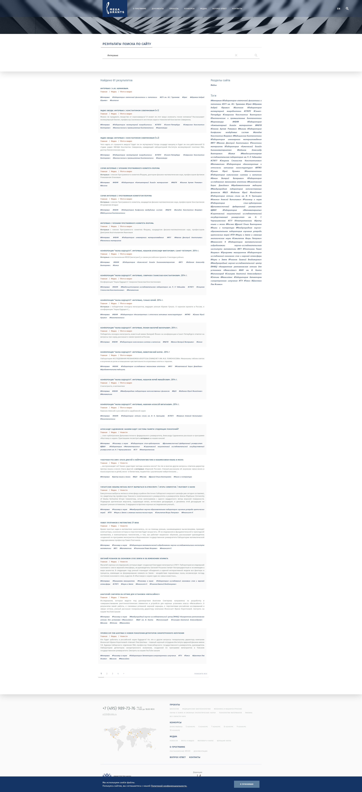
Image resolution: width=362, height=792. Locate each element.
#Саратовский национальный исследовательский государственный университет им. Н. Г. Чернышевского (236, 217)
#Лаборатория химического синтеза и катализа (140, 342)
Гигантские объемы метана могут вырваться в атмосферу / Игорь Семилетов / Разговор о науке (147, 486)
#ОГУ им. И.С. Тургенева (169, 97)
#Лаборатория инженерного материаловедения (143, 237)
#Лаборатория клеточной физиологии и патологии (134, 97)
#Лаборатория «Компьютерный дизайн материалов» (145, 182)
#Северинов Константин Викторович (242, 114)
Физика (248, 712)
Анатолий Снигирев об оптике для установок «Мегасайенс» (130, 594)
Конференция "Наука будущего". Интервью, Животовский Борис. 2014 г (135, 352)
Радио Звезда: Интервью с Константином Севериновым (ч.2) (129, 137)
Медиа (203, 8)
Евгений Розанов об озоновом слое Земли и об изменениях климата (134, 558)
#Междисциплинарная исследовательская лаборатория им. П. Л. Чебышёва (153, 287)
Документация (200, 751)
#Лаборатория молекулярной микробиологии (132, 124)
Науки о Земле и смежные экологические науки (193, 712)
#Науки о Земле (127, 584)
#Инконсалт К (187, 512)
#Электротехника (147, 449)
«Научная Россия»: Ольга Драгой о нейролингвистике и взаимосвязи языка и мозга (141, 459)
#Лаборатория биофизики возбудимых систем (142, 210)
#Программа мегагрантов (124, 581)
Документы (158, 8)
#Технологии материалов (110, 240)
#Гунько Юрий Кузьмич (225, 171)
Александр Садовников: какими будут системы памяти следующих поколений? (139, 429)
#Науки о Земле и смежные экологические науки (133, 512)
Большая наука (224, 740)
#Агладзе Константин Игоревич (188, 210)
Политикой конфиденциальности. (169, 785)
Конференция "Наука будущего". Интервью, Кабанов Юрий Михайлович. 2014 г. (138, 379)
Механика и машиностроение (228, 708)
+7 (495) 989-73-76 (119, 708)
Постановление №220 (180, 751)
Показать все (200, 673)
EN (338, 8)
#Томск (187, 655)
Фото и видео (126, 92)
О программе (139, 8)
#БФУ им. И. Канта (144, 620)
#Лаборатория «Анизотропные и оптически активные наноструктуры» (151, 314)
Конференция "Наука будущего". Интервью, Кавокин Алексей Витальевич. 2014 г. (139, 404)
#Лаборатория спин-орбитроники (145, 443)
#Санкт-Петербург (172, 124)
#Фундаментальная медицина (112, 369)
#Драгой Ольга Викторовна (160, 477)
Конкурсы (189, 8)
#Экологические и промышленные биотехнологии (133, 128)
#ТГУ (180, 655)
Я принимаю (246, 784)
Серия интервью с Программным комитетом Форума (126, 195)
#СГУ (135, 449)
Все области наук (178, 716)
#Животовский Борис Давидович (188, 366)
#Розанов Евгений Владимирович (163, 584)
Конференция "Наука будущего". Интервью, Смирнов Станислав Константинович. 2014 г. (143, 275)
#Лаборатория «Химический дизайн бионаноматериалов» (149, 262)
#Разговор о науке (120, 443)
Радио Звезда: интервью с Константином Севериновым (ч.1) (129, 110)
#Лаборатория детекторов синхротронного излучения (153, 655)
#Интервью (105, 97)
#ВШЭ (174, 391)
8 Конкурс (228, 726)
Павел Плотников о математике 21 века (119, 522)
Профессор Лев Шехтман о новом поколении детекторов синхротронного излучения (142, 633)
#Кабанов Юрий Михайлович (190, 391)
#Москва (143, 477)
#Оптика (113, 623)
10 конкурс (175, 730)
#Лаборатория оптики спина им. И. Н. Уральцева (143, 416)
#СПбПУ (158, 124)
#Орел (184, 97)
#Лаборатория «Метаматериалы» (125, 446)
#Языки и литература (183, 477)
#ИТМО (187, 314)
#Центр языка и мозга (121, 477)
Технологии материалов (230, 712)
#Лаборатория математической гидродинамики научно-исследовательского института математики (236, 245)
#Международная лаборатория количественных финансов (144, 391)
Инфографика (176, 726)
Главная (103, 92)
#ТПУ (110, 512)
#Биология (114, 100)
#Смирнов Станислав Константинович (241, 160)
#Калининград (162, 620)
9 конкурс (241, 726)
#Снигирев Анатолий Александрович (186, 620)
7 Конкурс (215, 726)
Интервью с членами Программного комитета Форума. (127, 223)
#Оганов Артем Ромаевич (191, 182)
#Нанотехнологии (117, 317)
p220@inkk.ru (110, 714)
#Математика (133, 290)
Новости (124, 432)
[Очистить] (236, 55)
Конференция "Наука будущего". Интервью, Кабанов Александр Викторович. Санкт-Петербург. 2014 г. (149, 250)
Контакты (237, 8)
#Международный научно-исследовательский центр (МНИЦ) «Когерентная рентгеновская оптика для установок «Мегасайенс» (236, 267)
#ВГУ (115, 548)
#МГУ (169, 237)
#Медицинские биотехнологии (112, 213)
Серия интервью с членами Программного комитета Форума (130, 168)
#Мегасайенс (125, 623)
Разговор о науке (206, 740)
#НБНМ (115, 182)
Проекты (173, 8)
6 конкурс (203, 726)
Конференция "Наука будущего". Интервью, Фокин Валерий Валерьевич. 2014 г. (139, 327)
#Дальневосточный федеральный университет (182, 443)
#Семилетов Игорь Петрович (167, 512)
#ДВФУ (102, 446)
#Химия (116, 265)
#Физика (103, 185)
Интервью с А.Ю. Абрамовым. (114, 88)
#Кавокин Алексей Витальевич (189, 416)
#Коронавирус (161, 128)
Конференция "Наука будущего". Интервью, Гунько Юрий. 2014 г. (131, 300)
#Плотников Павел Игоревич (145, 548)
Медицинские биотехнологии (196, 708)
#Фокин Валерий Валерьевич (182, 342)
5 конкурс (190, 726)
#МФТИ (174, 182)
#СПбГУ (191, 287)
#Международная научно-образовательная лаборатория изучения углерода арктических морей (236, 231)
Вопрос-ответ (219, 8)
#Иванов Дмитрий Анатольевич (188, 237)
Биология (174, 708)
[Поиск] (347, 8)
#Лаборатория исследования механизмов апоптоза (143, 366)
